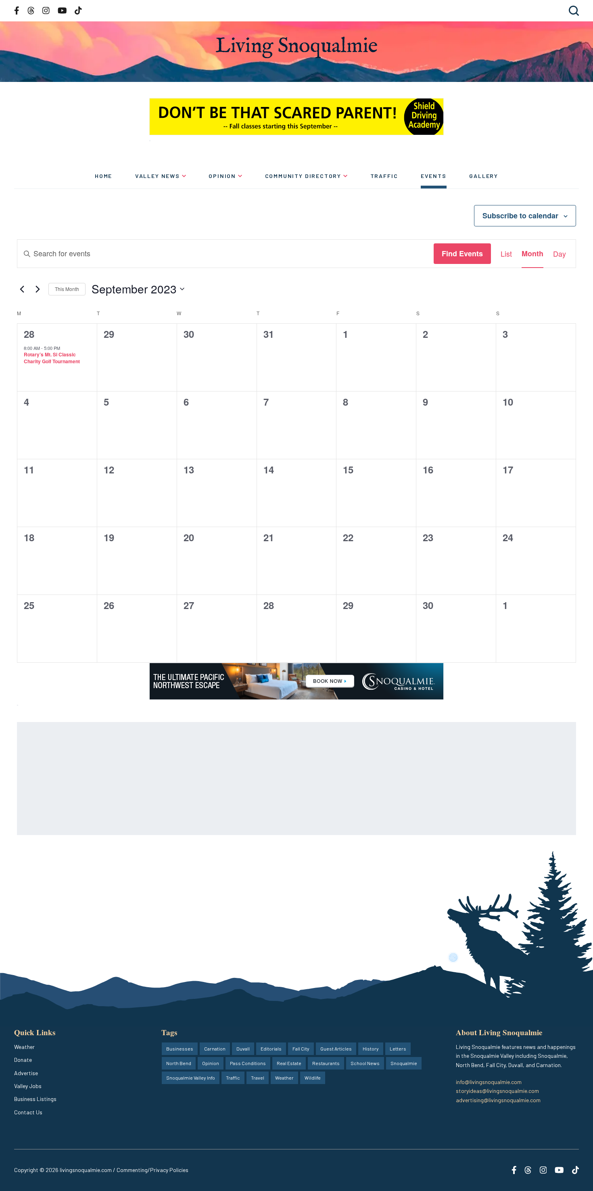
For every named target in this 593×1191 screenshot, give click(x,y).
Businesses (179, 1048)
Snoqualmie (403, 1063)
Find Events (462, 253)
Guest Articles (336, 1048)
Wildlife (313, 1077)
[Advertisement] (259, 778)
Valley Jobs (28, 1085)
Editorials (271, 1048)
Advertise (26, 1073)
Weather (24, 1046)
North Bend (178, 1063)
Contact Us (28, 1112)
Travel (257, 1077)
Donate (23, 1059)
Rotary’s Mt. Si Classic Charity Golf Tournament (52, 358)
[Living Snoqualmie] (296, 47)
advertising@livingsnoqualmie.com (498, 1100)
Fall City (300, 1048)
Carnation (215, 1048)
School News (365, 1063)
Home (103, 175)
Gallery (483, 175)
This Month (67, 288)
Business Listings (35, 1098)
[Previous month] (22, 289)
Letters (398, 1048)
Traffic (384, 175)
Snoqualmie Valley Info (190, 1077)
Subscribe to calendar (520, 215)
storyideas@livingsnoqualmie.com (497, 1090)
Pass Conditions (248, 1063)
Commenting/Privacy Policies (152, 1169)
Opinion (222, 175)
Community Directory (303, 175)
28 (29, 334)
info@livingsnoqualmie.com (489, 1081)
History (371, 1048)
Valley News (157, 175)
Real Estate (289, 1063)
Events (434, 175)
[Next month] (37, 289)
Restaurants (326, 1063)
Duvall (243, 1048)
